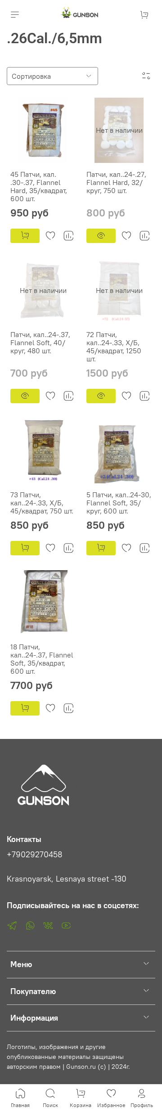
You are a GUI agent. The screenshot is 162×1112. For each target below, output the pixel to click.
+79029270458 (35, 855)
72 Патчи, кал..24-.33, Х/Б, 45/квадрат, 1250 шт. (113, 346)
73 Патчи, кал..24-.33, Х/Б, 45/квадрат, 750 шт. (41, 502)
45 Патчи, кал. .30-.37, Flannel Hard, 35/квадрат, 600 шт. (38, 186)
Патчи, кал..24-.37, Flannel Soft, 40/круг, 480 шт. (40, 342)
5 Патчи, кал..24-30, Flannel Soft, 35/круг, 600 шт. (118, 502)
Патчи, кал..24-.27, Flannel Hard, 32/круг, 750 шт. (116, 182)
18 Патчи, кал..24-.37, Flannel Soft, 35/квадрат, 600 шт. (41, 658)
